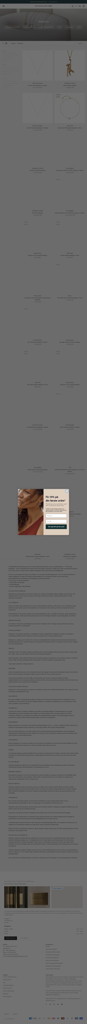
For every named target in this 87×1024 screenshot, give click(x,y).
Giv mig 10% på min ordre (56, 526)
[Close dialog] (66, 491)
